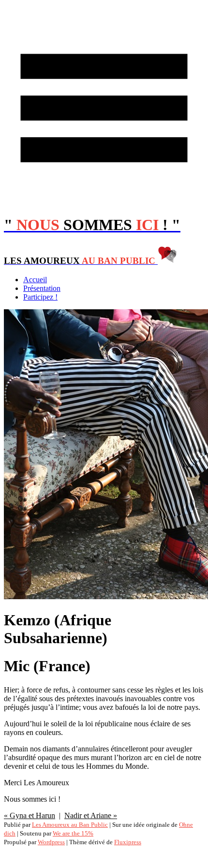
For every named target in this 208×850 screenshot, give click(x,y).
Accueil (35, 279)
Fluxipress (127, 842)
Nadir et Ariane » (90, 815)
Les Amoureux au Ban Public (70, 824)
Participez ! (40, 297)
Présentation (41, 288)
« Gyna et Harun (29, 815)
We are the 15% (73, 833)
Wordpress (51, 842)
